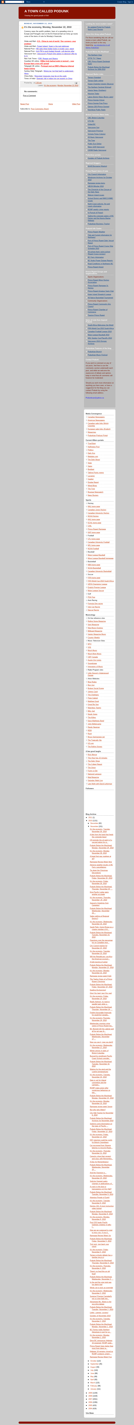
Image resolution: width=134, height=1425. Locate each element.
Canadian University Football (99, 542)
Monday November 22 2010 (67, 85)
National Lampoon (94, 774)
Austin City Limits (94, 660)
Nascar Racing (93, 610)
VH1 (89, 647)
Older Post (76, 104)
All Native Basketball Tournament (100, 298)
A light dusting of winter (99, 962)
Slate (90, 463)
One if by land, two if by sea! (101, 993)
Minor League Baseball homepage (100, 558)
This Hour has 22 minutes (97, 758)
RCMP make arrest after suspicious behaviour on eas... (100, 1090)
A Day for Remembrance (99, 1162)
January (93, 1389)
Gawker (91, 479)
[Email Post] (76, 83)
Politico (90, 450)
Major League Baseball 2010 (98, 335)
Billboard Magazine (95, 631)
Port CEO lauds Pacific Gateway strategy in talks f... (100, 1225)
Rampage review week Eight (100, 976)
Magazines (92, 432)
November (94, 826)
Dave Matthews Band (96, 721)
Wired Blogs (92, 486)
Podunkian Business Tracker (99, 224)
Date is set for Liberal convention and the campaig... (98, 1082)
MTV (89, 644)
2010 (90, 821)
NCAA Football (93, 549)
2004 (90, 1409)
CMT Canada (93, 657)
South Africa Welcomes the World (100, 325)
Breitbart (91, 469)
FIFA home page (94, 578)
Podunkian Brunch (95, 352)
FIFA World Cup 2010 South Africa (101, 328)
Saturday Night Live (95, 780)
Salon (90, 466)
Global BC (92, 124)
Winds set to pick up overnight (101, 1288)
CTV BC (91, 121)
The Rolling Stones (95, 747)
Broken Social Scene (96, 688)
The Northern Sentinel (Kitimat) (99, 87)
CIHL (90, 526)
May (92, 1376)
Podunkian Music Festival (97, 355)
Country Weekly (94, 638)
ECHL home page (94, 523)
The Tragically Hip (95, 740)
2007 (90, 1399)
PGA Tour (91, 597)
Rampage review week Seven (101, 1107)
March (93, 1383)
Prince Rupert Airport (96, 267)
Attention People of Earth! (100, 1198)
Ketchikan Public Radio (96, 110)
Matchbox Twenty (94, 708)
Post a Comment (29, 96)
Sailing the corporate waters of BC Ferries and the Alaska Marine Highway (101, 218)
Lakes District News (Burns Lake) (100, 97)
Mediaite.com (93, 456)
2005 (90, 1405)
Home (50, 104)
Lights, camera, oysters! (99, 1313)
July (92, 1370)
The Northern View (95, 55)
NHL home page (94, 506)
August (93, 1367)
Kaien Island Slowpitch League (99, 294)
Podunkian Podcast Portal (98, 435)
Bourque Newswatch (95, 492)
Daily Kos (91, 453)
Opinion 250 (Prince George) (98, 107)
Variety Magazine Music (97, 634)
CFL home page (94, 539)
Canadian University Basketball (99, 571)
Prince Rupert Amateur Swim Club (101, 291)
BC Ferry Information (96, 257)
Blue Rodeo (92, 682)
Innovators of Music (95, 667)
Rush (90, 734)
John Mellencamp (94, 724)
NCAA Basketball (94, 568)
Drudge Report (93, 482)
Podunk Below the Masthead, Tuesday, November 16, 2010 (101, 1064)
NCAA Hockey (93, 516)
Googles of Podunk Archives (98, 158)
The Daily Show (94, 761)
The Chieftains (93, 695)
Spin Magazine (93, 625)
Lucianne (91, 476)
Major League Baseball (96, 555)
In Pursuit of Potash (95, 213)
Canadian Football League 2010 (100, 332)
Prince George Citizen (96, 100)
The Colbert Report (95, 764)
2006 (90, 1402)
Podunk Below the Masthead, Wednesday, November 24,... (101, 911)
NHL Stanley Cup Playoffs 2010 (100, 338)
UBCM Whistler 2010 (96, 186)
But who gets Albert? (98, 1110)
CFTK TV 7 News (94, 58)
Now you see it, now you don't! (101, 1042)
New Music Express (95, 628)
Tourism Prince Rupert (96, 315)
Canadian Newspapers (96, 417)
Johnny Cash (93, 692)
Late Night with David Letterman (100, 784)
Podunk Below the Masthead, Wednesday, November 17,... (101, 1037)
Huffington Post (94, 447)
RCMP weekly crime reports (98, 209)
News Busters (93, 495)
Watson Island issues (96, 195)
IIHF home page (94, 532)
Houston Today (93, 94)
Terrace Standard (94, 77)
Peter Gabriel (93, 698)
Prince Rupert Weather (96, 232)
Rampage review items (96, 183)
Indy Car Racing (94, 607)
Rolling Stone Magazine (97, 621)
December (94, 823)
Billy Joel (91, 711)
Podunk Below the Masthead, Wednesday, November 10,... (101, 1167)
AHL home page (94, 519)
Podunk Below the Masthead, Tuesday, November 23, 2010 (101, 935)
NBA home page (94, 565)
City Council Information (97, 174)
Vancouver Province (95, 131)
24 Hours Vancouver (95, 137)
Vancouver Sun (93, 127)
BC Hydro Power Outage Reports (100, 261)
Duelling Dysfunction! (98, 990)
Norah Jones (92, 714)
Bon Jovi (91, 685)
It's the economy (50, 85)
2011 (90, 817)
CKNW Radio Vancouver (97, 150)
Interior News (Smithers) (97, 90)
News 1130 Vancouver (96, 147)
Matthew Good (93, 701)
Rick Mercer (92, 755)
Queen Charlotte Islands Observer (101, 84)
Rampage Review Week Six (100, 1236)
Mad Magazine (93, 777)
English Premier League (97, 587)
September (94, 1364)
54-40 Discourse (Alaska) (97, 166)
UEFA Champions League (97, 584)
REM (90, 730)
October (93, 1361)
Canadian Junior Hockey (97, 510)
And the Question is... (98, 1173)
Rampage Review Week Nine (101, 862)
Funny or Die (92, 771)
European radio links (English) (99, 429)
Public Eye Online (94, 144)
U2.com (91, 743)
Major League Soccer (96, 591)
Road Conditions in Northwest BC (100, 264)
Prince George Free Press (98, 103)
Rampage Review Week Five (101, 1357)
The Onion (92, 768)
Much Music (92, 650)
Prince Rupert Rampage (97, 529)
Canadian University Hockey (98, 513)
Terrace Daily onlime (95, 81)
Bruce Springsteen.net (96, 737)
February (94, 1386)
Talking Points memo (96, 473)
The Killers (92, 717)
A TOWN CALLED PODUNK (46, 11)
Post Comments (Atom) (40, 109)
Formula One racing (95, 604)
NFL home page (94, 545)
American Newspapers (96, 420)
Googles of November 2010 (100, 1316)
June (92, 1373)
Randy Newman (94, 727)
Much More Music (94, 654)
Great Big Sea (93, 704)
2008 (90, 1396)
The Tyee (91, 140)
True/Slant (92, 443)
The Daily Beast (94, 460)
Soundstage (92, 663)
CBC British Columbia (96, 118)
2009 (90, 1393)
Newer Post (24, 104)
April (92, 1380)
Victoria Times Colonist (96, 134)
